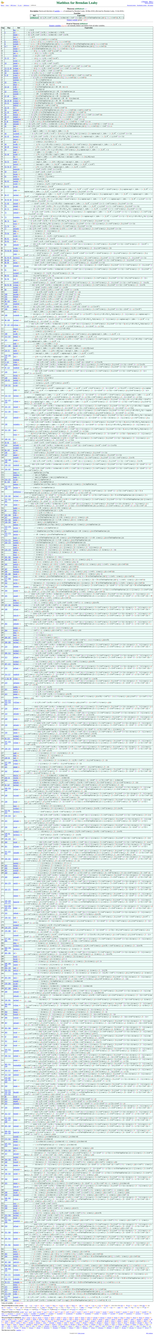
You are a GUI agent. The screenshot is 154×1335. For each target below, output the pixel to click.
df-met (71, 1327)
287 (6, 1045)
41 (5, 126)
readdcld (16, 368)
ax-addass (79, 1313)
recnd (15, 802)
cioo (4, 1309)
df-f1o (18, 1322)
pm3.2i (15, 970)
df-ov (44, 1322)
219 (6, 683)
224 (6, 702)
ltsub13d (16, 1132)
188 (6, 571)
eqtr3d (15, 883)
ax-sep (111, 1312)
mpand (15, 203)
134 (6, 402)
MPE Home (13, 5)
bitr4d (15, 574)
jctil (14, 241)
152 (9, 499)
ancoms (15, 73)
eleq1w (15, 775)
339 (9, 1159)
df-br (132, 1319)
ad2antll (16, 877)
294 (9, 978)
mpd (14, 221)
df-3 (3, 1326)
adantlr (15, 591)
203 (6, 1133)
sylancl (15, 763)
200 (6, 1131)
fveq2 (15, 567)
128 (6, 378)
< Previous (144, 1)
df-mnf (93, 1324)
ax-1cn (18, 1313)
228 (6, 719)
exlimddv (16, 1279)
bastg (15, 477)
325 (6, 1103)
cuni (106, 1305)
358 (6, 1222)
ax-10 (79, 1312)
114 (9, 336)
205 (6, 1126)
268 (6, 873)
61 (5, 176)
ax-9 (73, 1312)
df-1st (78, 1322)
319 (6, 1082)
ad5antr (15, 609)
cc (57, 1307)
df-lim (119, 1321)
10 (5, 70)
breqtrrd (16, 1245)
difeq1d (15, 517)
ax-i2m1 (104, 1313)
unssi (15, 637)
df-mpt (146, 1319)
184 (9, 579)
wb (36, 1305)
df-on (112, 1321)
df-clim (16, 1327)
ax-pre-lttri (5, 1315)
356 (9, 1215)
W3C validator (149, 1333)
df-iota (132, 1321)
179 (9, 550)
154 (6, 479)
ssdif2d (15, 550)
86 (5, 262)
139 (9, 430)
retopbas (16, 475)
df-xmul (62, 1326)
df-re (138, 1326)
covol (73, 1309)
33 (8, 108)
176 (9, 542)
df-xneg (47, 1326)
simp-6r (15, 615)
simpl (15, 547)
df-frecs (92, 1322)
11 (5, 58)
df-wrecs (99, 1322)
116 (6, 407)
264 (6, 883)
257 (9, 852)
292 (9, 970)
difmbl (15, 98)
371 (9, 1275)
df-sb (76, 1317)
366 (6, 1256)
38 (5, 119)
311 (6, 1041)
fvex (14, 1249)
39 (7, 121)
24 (8, 87)
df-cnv (62, 1321)
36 (5, 114)
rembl (15, 89)
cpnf (91, 1307)
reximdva (16, 217)
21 (5, 112)
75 (5, 226)
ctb (56, 1309)
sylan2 (15, 75)
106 (6, 309)
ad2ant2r (16, 1103)
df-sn (82, 1319)
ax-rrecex (138, 1313)
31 (8, 103)
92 (5, 279)
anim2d (15, 212)
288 (6, 964)
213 (6, 657)
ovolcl (15, 55)
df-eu (88, 1317)
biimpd (15, 296)
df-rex (140, 1317)
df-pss (58, 1319)
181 (6, 557)
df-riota (38, 1322)
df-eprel (13, 1321)
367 (6, 1262)
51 (5, 203)
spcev (15, 1265)
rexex (15, 224)
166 (9, 515)
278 (6, 931)
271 (9, 889)
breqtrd (15, 889)
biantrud (16, 571)
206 (6, 637)
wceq (48, 1305)
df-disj (126, 1319)
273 (9, 903)
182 (9, 557)
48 (5, 147)
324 (6, 1101)
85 (10, 250)
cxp (135, 1305)
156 (8, 482)
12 (8, 58)
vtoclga (15, 778)
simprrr (15, 77)
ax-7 (62, 1312)
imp (14, 126)
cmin (119, 1307)
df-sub (120, 1324)
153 (6, 486)
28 (8, 96)
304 (6, 1012)
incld (15, 538)
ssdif (14, 753)
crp (145, 1307)
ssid (14, 142)
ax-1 (26, 1312)
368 (9, 1262)
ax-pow (125, 1312)
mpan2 (15, 147)
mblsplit (16, 782)
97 (5, 325)
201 (9, 1131)
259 (9, 839)
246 (6, 788)
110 (12, 325)
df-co (68, 1321)
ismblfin (57, 11)
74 (8, 221)
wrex (73, 1305)
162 (6, 505)
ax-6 (56, 1312)
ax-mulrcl (60, 1313)
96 (10, 285)
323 (6, 1099)
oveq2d (15, 870)
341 (6, 1165)
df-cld (116, 1327)
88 (8, 260)
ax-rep (104, 1312)
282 (6, 941)
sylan (15, 306)
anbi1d (15, 564)
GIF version (150, 5)
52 (5, 154)
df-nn (141, 1324)
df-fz (90, 1326)
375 (6, 1287)
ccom (8, 1307)
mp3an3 (16, 136)
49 (8, 147)
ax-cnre (146, 1313)
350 (6, 1200)
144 (6, 460)
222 (6, 700)
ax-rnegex (129, 1313)
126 (6, 372)
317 (9, 1070)
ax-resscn (10, 1313)
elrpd (15, 301)
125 (8, 368)
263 (9, 859)
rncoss (15, 174)
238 (6, 758)
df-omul (139, 1322)
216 (6, 668)
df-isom (31, 1322)
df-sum (31, 1327)
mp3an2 (16, 738)
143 (6, 445)
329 (9, 1126)
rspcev (15, 576)
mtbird (15, 117)
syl (14, 58)
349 (6, 1195)
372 (9, 1279)
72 (5, 212)
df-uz (27, 1326)
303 (6, 1028)
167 (6, 517)
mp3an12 (16, 258)
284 (6, 948)
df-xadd (54, 1326)
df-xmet (63, 1327)
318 (9, 1075)
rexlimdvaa (17, 119)
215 (9, 664)
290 (6, 965)
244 (6, 778)
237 (6, 762)
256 (6, 827)
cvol (82, 1309)
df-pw (76, 1319)
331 (6, 1245)
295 (9, 1080)
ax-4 (45, 1312)
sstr (14, 53)
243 (6, 889)
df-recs (106, 1322)
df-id (6, 1321)
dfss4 (15, 84)
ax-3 (34, 1312)
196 (6, 1269)
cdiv (126, 1307)
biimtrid (16, 121)
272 (9, 908)
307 (6, 1023)
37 (8, 117)
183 (9, 559)
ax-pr (131, 1312)
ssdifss (15, 687)
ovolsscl (16, 603)
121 (6, 357)
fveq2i (15, 630)
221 (6, 689)
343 (9, 1174)
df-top (93, 1327)
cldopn (15, 91)
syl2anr (15, 200)
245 (6, 780)
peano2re (16, 169)
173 (6, 535)
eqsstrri (15, 557)
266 (6, 868)
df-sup (47, 1324)
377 (6, 1291)
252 (6, 811)
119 (6, 351)
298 (9, 988)
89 (8, 262)
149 (6, 462)
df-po (20, 1321)
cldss (15, 82)
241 (6, 767)
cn (132, 1307)
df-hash (125, 1326)
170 (9, 527)
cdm (143, 1305)
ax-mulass (88, 1313)
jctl (14, 452)
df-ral (134, 1317)
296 (9, 983)
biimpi (15, 865)
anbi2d (15, 42)
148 (9, 460)
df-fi (41, 1324)
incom (15, 959)
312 (9, 1050)
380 (6, 1300)
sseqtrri (15, 181)
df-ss (52, 1319)
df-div (134, 1324)
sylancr (15, 101)
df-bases (109, 1327)
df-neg (127, 1324)
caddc (82, 1307)
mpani (15, 262)
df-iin (119, 1319)
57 (10, 167)
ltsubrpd (16, 469)
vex (14, 37)
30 (10, 101)
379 (6, 1298)
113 (6, 336)
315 (6, 1075)
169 (6, 542)
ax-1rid (121, 1313)
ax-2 (30, 1312)
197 (6, 605)
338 (6, 1174)
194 (6, 591)
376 (6, 1289)
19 (7, 75)
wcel (61, 1305)
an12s (15, 583)
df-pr (88, 1319)
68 (10, 200)
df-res (86, 1321)
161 (6, 501)
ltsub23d (16, 902)
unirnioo (16, 179)
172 (9, 533)
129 (6, 380)
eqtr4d (15, 1174)
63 (8, 181)
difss (14, 231)
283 (6, 953)
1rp (14, 128)
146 (6, 452)
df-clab (95, 1317)
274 (6, 910)
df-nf (70, 1317)
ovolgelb (16, 133)
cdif (80, 1305)
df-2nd (85, 1322)
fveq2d (15, 868)
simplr (15, 35)
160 (9, 496)
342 (6, 1169)
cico (11, 1309)
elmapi (15, 139)
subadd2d (16, 1221)
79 (5, 233)
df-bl (78, 1327)
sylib (15, 87)
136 (9, 411)
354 (9, 1220)
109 (8, 320)
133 (9, 396)
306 (6, 1018)
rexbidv (15, 44)
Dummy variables (55, 25)
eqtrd (15, 112)
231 (6, 742)
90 (5, 266)
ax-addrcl (42, 1313)
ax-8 (67, 1312)
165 (6, 515)
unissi (15, 176)
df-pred (100, 1321)
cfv (21, 1307)
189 (9, 574)
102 (6, 299)
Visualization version (142, 5)
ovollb (15, 144)
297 (6, 988)
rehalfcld (16, 360)
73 (5, 217)
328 (6, 1122)
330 (9, 1133)
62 (5, 181)
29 (8, 101)
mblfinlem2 (17, 492)
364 (6, 1265)
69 (8, 203)
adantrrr (16, 586)
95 (8, 285)
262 (6, 853)
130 (6, 385)
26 (5, 101)
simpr (15, 545)
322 (6, 1114)
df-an (28, 1317)
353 (6, 1220)
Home (7, 5)
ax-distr (96, 1313)
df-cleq (102, 1317)
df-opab (139, 1319)
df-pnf (86, 1324)
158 (6, 488)
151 (6, 499)
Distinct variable (72, 20)
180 (6, 559)
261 (6, 846)
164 (6, 520)
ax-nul (118, 1312)
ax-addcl (33, 1313)
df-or (34, 1317)
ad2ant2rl (16, 1169)
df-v (16, 1319)
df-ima (93, 1321)
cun (87, 1305)
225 (6, 704)
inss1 (15, 635)
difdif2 (15, 628)
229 (9, 901)
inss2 (15, 555)
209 (9, 642)
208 (6, 642)
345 (6, 1238)
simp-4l (15, 1187)
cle (111, 1307)
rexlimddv (16, 1275)
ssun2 (15, 956)
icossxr (15, 159)
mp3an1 (16, 195)
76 (8, 226)
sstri (14, 233)
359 (6, 1226)
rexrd (15, 172)
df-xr (100, 1324)
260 (6, 842)
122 (6, 400)
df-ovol (139, 1327)
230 (6, 749)
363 (9, 1269)
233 (8, 738)
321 (9, 1094)
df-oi (59, 1324)
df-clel (109, 1317)
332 (9, 1139)
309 (6, 1056)
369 (9, 1265)
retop (15, 472)
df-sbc (21, 1319)
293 (6, 978)
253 (6, 812)
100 (6, 294)
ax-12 (91, 1312)
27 (5, 96)
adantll (15, 206)
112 (6, 411)
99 (5, 301)
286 (9, 953)
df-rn (80, 1321)
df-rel (55, 1321)
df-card (73, 1324)
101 (6, 296)
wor (129, 1305)
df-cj (131, 1326)
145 (8, 450)
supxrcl (15, 164)
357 (6, 1218)
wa (41, 1305)
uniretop (16, 80)
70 (5, 206)
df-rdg (113, 1322)
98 (5, 290)
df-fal (58, 1317)
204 (6, 630)
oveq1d (15, 1018)
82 (8, 241)
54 (5, 162)
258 (6, 836)
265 (6, 865)
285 (6, 950)
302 (6, 1006)
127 (9, 400)
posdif (15, 292)
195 (6, 596)
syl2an (15, 461)
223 (6, 694)
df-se (37, 1321)
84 (5, 285)
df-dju (66, 1324)
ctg (37, 1309)
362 (9, 1245)
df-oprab (51, 1322)
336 (9, 1150)
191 (6, 580)
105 (7, 306)
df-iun (113, 1319)
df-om (71, 1322)
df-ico (77, 1326)
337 (6, 1154)
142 (6, 1279)
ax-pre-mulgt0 (36, 1315)
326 (6, 1107)
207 (9, 637)
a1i (14, 32)
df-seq (110, 1326)
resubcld (16, 465)
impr (14, 270)
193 (6, 586)
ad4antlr (16, 245)
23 (5, 87)
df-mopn (85, 1327)
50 (5, 150)
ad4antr (15, 913)
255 (6, 821)
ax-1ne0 (113, 1313)
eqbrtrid (16, 1126)
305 (6, 1014)
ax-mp (15, 186)
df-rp (39, 1326)
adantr (15, 309)
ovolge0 (16, 273)
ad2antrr (16, 124)
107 (8, 325)
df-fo (12, 1322)
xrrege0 (15, 282)
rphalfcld (16, 304)
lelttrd (15, 908)
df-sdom (28, 1324)
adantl (15, 63)
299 (6, 992)
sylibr (15, 1294)
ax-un (137, 1312)
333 (9, 1144)
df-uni (100, 1319)
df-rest (38, 1327)
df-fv (24, 1322)
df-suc (125, 1321)
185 (6, 564)
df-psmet (55, 1327)
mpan (15, 988)
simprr (15, 1060)
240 (6, 764)
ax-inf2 (144, 1312)
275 (6, 1094)
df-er (146, 1322)
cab (67, 1305)
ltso (14, 30)
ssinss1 (15, 692)
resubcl (15, 287)
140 (6, 439)
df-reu (3, 1319)
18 (5, 73)
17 (8, 70)
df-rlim (24, 1327)
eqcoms (15, 569)
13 (5, 68)
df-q (33, 1326)
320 (6, 1086)
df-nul (64, 1319)
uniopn (15, 484)
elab (14, 46)
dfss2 (15, 513)
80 (5, 239)
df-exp (117, 1326)
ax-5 (51, 1312)
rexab (15, 1291)
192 (6, 583)
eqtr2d (15, 1028)
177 (6, 579)
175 (9, 540)
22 (5, 82)
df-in (46, 1319)
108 (6, 315)
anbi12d (16, 1262)
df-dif (34, 1319)
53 (5, 167)
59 (5, 172)
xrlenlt (15, 66)
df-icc (84, 1326)
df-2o (125, 1322)
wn (26, 1305)
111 (6, 430)
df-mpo (59, 1322)
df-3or (39, 1317)
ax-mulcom (69, 1313)
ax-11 (85, 1312)
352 (6, 1206)
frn (14, 157)
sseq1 (15, 562)
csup (51, 1307)
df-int (107, 1319)
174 (6, 540)
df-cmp (124, 1327)
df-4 (9, 1326)
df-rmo (147, 1317)
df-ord (106, 1321)
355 (6, 1215)
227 (9, 1120)
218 (9, 1118)
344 (6, 1179)
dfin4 (15, 552)
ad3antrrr (16, 683)
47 (5, 209)
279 (9, 927)
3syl (14, 167)
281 (9, 939)
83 (5, 245)
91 (5, 270)
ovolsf (15, 154)
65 (8, 186)
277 (6, 939)
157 (9, 486)
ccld (64, 1309)
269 (6, 877)
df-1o (119, 1322)
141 (9, 439)
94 (8, 279)
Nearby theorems (149, 3)
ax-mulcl (51, 1313)
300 (6, 1004)
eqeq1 (15, 39)
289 (9, 964)
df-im (144, 1326)
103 (8, 301)
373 (8, 1282)
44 (5, 133)
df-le (113, 1324)
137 (6, 417)
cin (93, 1305)
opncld (15, 531)
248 (6, 790)
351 (6, 1232)
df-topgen (46, 1327)
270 (9, 883)
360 (9, 1232)
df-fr (31, 1321)
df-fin (35, 1324)
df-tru (52, 1317)
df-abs (9, 1327)
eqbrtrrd (16, 1075)
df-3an (46, 1317)
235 (9, 749)
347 (9, 1198)
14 (5, 63)
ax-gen (39, 1312)
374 (6, 1294)
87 (10, 258)
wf (16, 1307)
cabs (27, 1309)
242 (6, 771)
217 (9, 674)
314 (9, 1056)
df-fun (139, 1321)
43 (5, 136)
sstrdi (15, 162)
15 (8, 68)
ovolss (15, 51)
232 (9, 742)
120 (9, 355)
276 (6, 1078)
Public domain (81, 1333)
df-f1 (6, 1322)
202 (6, 624)
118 (6, 355)
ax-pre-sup (46, 1315)
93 (8, 275)
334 (6, 1146)
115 (6, 340)
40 (5, 124)
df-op (94, 1319)
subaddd (16, 853)
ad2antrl (16, 110)
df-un (40, 1319)
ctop (45, 1309)
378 (9, 1294)
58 (5, 200)
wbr (122, 1305)
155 (9, 479)
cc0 (69, 1307)
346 (6, 1198)
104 (6, 304)
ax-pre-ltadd (24, 1315)
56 (8, 167)
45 (8, 136)
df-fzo (97, 1326)
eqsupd (15, 1297)
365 (6, 1254)
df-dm (74, 1321)
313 (6, 1051)
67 (8, 195)
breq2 (15, 1259)
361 (9, 1238)
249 (6, 795)
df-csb (28, 1319)
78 (5, 1282)
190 (6, 576)
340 (6, 1162)
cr (62, 1307)
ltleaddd (16, 1092)
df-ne (121, 1317)
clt (105, 1307)
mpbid (15, 70)
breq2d (15, 114)
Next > (151, 1)
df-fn (145, 1321)
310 (6, 1050)
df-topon (100, 1327)
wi (31, 1305)
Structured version (131, 5)
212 (9, 653)
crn (2, 1307)
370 (6, 1270)
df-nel (128, 1317)
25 (5, 103)
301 (9, 1000)
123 (7, 362)
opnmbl (15, 94)
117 (6, 346)
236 (9, 906)
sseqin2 (15, 863)
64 (5, 186)
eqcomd (16, 795)
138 (6, 424)
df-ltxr (107, 1324)
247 (8, 785)
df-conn (131, 1327)
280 (9, 931)
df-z (21, 1326)
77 (5, 228)
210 (6, 647)
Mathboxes (26, 5)
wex (54, 1305)
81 (8, 239)
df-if (70, 1319)
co (36, 1307)
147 (6, 455)
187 (6, 569)
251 (6, 852)
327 (9, 1114)
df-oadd (132, 1322)
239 (9, 762)
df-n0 (15, 1326)
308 (9, 1028)
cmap (43, 1307)
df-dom (21, 1324)
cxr (98, 1307)
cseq (19, 1309)
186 (6, 574)
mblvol (15, 105)
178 (6, 550)
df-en (14, 1324)
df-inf (53, 1324)
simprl (15, 48)
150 (6, 465)
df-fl (103, 1326)
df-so (26, 1321)
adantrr (15, 290)
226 (6, 708)
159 (6, 496)
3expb (15, 1192)
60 (8, 200)
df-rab (10, 1319)
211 (6, 1118)
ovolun (15, 697)
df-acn (79, 1324)
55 (8, 162)
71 (8, 209)
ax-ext (98, 1312)
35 (8, 112)
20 (5, 117)
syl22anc (16, 702)
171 (6, 529)
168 (9, 520)
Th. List (19, 5)
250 (6, 859)
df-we (43, 1321)
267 (6, 870)
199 (6, 609)
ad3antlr (16, 445)
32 (5, 108)
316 (6, 1070)
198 (9, 605)
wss (100, 1305)
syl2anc (15, 68)
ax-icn (26, 1313)
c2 (138, 1307)
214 (6, 674)
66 (5, 195)
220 (6, 1120)
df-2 (147, 1324)
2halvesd (16, 1099)
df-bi (23, 1317)
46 (5, 221)
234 (6, 743)
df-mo (82, 1317)
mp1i (15, 978)
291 (6, 970)
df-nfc (115, 1317)
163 (6, 1275)
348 (6, 1192)
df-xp (49, 1321)
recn (14, 1203)
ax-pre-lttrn (14, 1315)
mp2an (15, 250)
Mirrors (2, 5)
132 (6, 396)
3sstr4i (15, 965)
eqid (14, 131)
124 (6, 364)
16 (10, 68)
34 (5, 110)
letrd (14, 1080)
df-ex (64, 1317)
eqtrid (15, 520)
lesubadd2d (17, 1065)
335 (6, 1150)
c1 (74, 1307)
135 (9, 407)
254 (9, 816)
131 (9, 385)
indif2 (15, 508)
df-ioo (70, 1326)
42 (9, 1296)
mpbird (15, 859)
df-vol (147, 1327)
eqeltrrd (15, 103)
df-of (65, 1322)
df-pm (8, 1324)
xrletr (15, 190)
